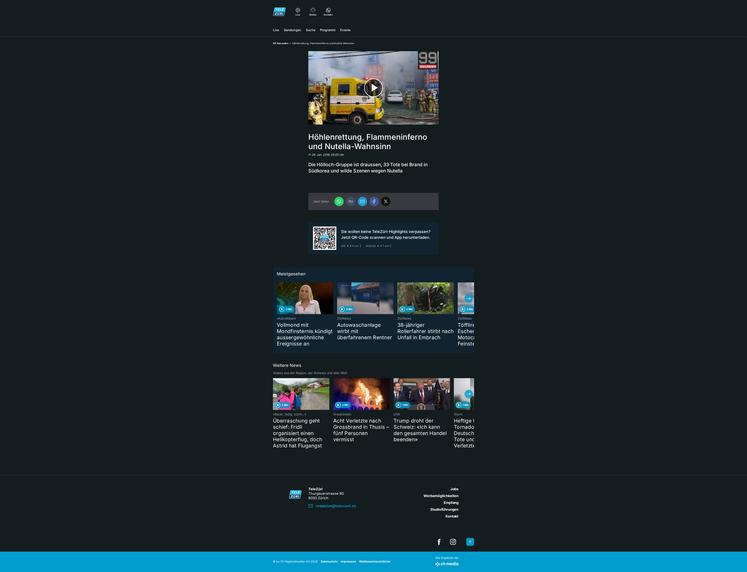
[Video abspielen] (373, 88)
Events (345, 30)
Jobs (454, 489)
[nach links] (278, 298)
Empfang (451, 503)
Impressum (348, 561)
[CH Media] (447, 563)
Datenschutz (329, 561)
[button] (350, 201)
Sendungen (292, 30)
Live (276, 30)
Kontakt (452, 516)
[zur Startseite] (279, 11)
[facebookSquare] (439, 542)
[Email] (362, 201)
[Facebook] (374, 201)
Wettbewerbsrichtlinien (375, 561)
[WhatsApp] (339, 201)
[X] (385, 201)
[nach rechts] (469, 298)
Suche (310, 30)
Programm (328, 30)
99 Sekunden (280, 43)
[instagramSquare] (453, 542)
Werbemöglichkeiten (441, 496)
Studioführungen (444, 509)
